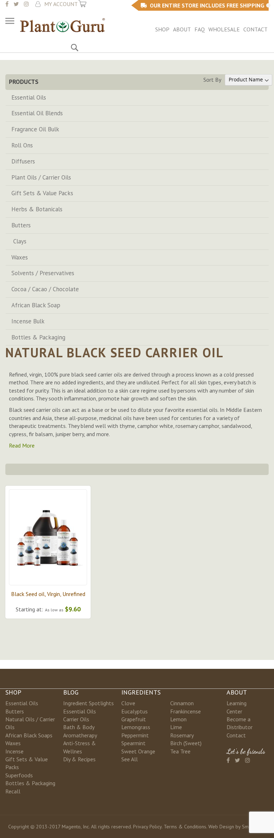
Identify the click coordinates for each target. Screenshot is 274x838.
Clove (128, 703)
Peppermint (135, 735)
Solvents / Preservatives (42, 273)
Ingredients (141, 692)
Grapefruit (133, 719)
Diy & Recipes (79, 759)
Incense (14, 751)
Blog (70, 692)
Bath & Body (79, 727)
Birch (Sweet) (186, 743)
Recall (12, 791)
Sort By (212, 79)
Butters (21, 225)
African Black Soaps (28, 735)
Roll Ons (22, 145)
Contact (255, 29)
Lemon (178, 719)
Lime (176, 727)
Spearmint (133, 743)
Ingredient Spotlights (88, 703)
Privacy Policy (147, 826)
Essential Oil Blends (37, 113)
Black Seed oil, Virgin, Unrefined (48, 593)
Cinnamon (182, 703)
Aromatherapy (80, 735)
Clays (18, 241)
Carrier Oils (76, 719)
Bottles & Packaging (38, 337)
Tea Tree (180, 751)
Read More (22, 445)
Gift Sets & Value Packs (42, 193)
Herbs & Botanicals (36, 209)
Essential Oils (28, 97)
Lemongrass (135, 727)
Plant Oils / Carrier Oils (41, 177)
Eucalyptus (134, 711)
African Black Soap (35, 305)
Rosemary (182, 735)
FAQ (199, 29)
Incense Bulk (28, 321)
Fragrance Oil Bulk (35, 129)
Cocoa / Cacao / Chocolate (45, 289)
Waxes (19, 257)
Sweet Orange (138, 751)
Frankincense (185, 711)
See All (129, 759)
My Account (61, 3)
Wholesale (224, 29)
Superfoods (19, 775)
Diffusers (23, 161)
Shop (162, 29)
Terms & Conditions (185, 826)
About (182, 29)
